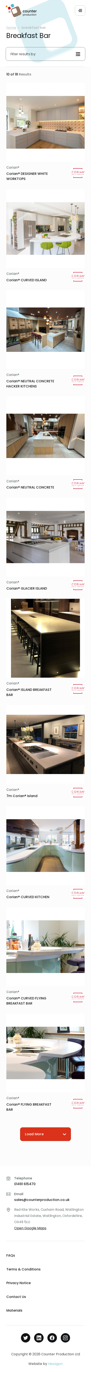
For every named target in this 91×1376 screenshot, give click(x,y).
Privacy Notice (18, 1282)
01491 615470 (25, 1184)
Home (11, 27)
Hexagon (55, 1363)
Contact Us (16, 1296)
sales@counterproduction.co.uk (42, 1199)
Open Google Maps (30, 1228)
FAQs (10, 1255)
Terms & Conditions (23, 1269)
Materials (14, 1310)
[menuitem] (45, 1256)
